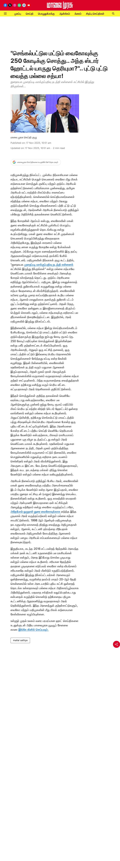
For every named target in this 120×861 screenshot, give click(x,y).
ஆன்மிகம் (64, 13)
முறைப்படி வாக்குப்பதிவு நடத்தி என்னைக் (48, 264)
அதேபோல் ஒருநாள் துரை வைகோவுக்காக (35, 511)
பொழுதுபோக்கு (46, 13)
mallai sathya (20, 640)
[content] (60, 511)
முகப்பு (17, 13)
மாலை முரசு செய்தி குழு (24, 137)
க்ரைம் (78, 13)
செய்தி (29, 13)
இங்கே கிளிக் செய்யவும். (33, 629)
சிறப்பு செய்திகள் (95, 13)
